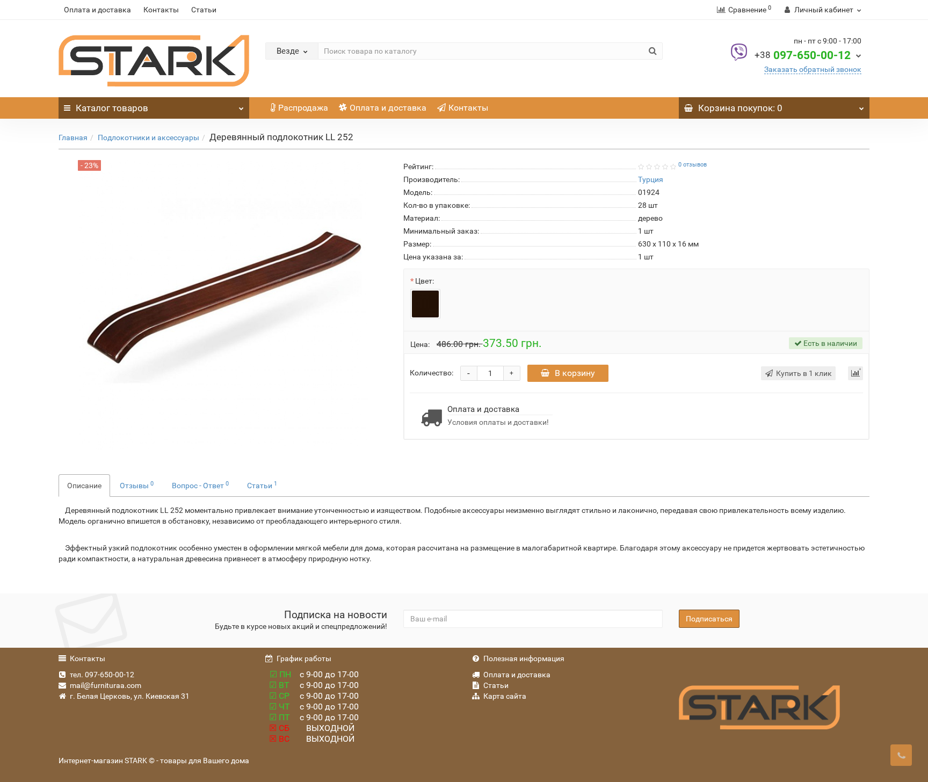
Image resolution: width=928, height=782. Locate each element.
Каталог (112, 108)
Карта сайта (504, 696)
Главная (73, 137)
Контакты (161, 9)
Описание (84, 485)
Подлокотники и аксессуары (148, 137)
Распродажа (303, 108)
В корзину (575, 373)
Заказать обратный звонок (812, 69)
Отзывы (137, 485)
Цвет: (424, 281)
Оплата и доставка (97, 9)
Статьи (203, 9)
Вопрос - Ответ (200, 485)
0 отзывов (692, 164)
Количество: (431, 372)
